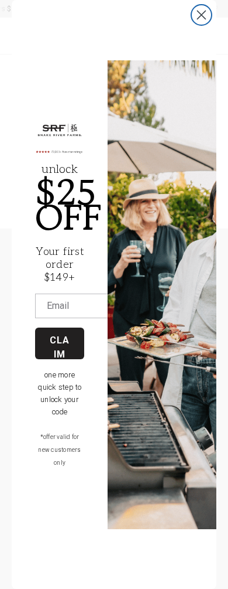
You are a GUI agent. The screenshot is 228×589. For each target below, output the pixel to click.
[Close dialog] (201, 15)
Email (58, 306)
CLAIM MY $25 (60, 347)
